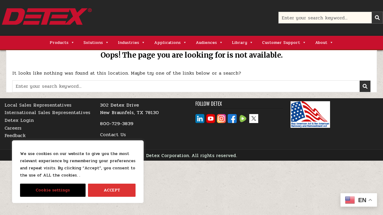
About (321, 42)
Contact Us (113, 134)
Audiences (206, 42)
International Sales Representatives (47, 112)
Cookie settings (53, 190)
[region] (78, 171)
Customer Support (281, 42)
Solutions (93, 42)
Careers (13, 128)
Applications (167, 42)
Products (59, 42)
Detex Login (19, 120)
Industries (128, 42)
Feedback (15, 135)
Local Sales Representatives (38, 105)
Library (239, 42)
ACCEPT (112, 190)
